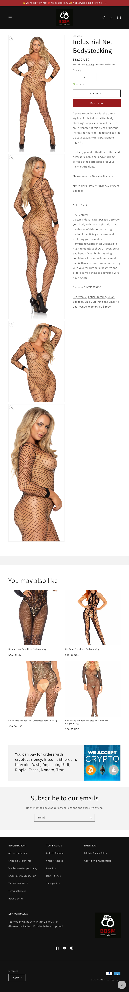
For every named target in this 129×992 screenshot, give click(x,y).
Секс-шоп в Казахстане (97, 860)
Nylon (111, 297)
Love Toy (51, 868)
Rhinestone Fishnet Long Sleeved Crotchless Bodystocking (86, 722)
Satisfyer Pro (53, 883)
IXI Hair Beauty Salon (95, 853)
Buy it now (96, 103)
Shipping (90, 64)
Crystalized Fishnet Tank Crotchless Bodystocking (32, 720)
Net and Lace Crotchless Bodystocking (27, 649)
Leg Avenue (80, 297)
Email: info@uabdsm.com (22, 875)
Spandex (78, 302)
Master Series (53, 875)
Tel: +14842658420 (18, 883)
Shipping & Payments (19, 860)
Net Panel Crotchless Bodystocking (82, 649)
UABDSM (100, 980)
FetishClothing (97, 297)
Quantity (77, 70)
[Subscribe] (91, 818)
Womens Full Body (99, 306)
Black (88, 302)
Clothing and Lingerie (106, 302)
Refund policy (15, 898)
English (15, 977)
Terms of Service (17, 890)
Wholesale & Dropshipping (22, 868)
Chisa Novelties (54, 860)
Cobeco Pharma (54, 853)
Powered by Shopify (112, 980)
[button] (10, 17)
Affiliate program (17, 853)
